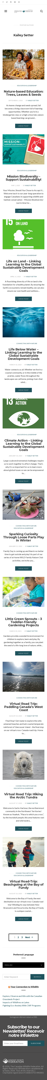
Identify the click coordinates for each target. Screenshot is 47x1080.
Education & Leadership (27, 86)
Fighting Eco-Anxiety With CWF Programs (22, 1005)
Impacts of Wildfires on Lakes (16, 1002)
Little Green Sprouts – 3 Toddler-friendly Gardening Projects (23, 622)
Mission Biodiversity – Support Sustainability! (23, 178)
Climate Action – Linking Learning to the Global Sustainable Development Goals (23, 445)
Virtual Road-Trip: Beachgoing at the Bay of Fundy (24, 884)
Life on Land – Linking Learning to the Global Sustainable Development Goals (23, 266)
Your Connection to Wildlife (25, 987)
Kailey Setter (33, 100)
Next (27, 937)
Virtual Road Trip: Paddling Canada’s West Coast (23, 707)
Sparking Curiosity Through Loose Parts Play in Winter (23, 537)
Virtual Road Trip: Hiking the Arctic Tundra (23, 795)
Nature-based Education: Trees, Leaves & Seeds (23, 93)
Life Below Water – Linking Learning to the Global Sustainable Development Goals (23, 354)
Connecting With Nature (26, 343)
